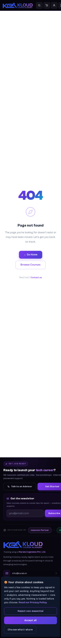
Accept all (30, 620)
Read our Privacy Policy (33, 602)
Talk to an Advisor (21, 486)
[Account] (54, 5)
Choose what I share (20, 629)
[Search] (39, 5)
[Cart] (47, 5)
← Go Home (30, 254)
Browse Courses (30, 264)
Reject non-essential (31, 611)
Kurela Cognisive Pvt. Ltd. (32, 552)
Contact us (36, 277)
